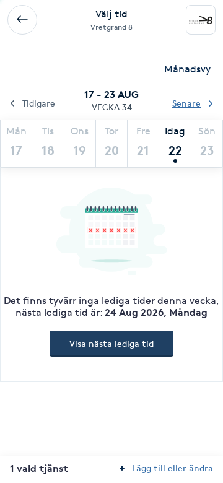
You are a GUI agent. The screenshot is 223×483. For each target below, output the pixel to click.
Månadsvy (187, 69)
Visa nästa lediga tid (111, 343)
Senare (186, 103)
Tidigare (38, 103)
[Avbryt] (22, 20)
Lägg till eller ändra (172, 468)
